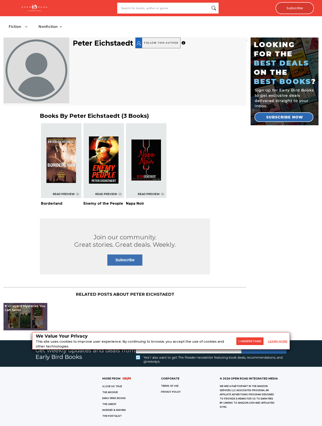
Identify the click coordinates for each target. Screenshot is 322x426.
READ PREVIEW (64, 194)
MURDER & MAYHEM (114, 410)
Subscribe (295, 8)
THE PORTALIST (112, 416)
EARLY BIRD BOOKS (114, 398)
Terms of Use (170, 386)
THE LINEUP (109, 404)
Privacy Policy (171, 391)
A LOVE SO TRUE (112, 386)
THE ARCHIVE (110, 392)
